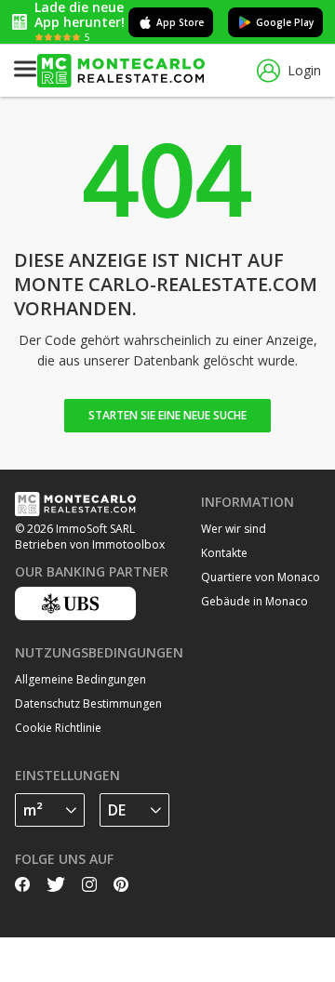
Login (304, 70)
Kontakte (224, 553)
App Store (180, 22)
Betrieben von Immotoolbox (90, 544)
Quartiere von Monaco (260, 577)
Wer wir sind (233, 529)
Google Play (285, 22)
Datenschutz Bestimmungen (88, 703)
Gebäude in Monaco (254, 601)
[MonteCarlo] (121, 71)
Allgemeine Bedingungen (80, 679)
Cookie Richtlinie (58, 728)
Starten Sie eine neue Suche (167, 415)
